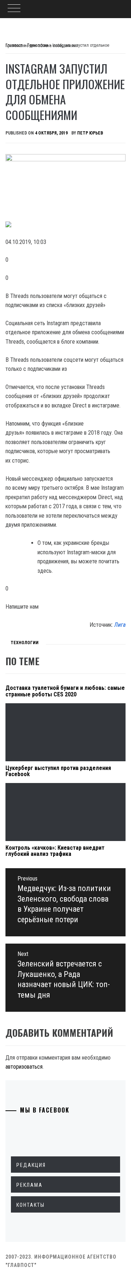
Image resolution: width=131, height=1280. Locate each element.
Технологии (25, 642)
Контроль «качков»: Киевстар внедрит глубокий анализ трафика (54, 851)
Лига (120, 624)
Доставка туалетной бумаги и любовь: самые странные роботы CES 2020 (65, 691)
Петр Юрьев (90, 133)
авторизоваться (24, 1066)
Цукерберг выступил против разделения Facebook (58, 771)
